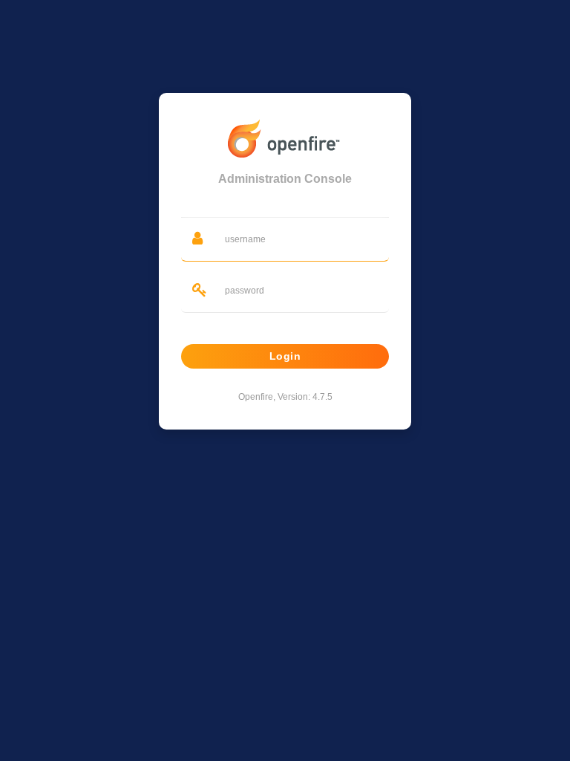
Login (285, 356)
